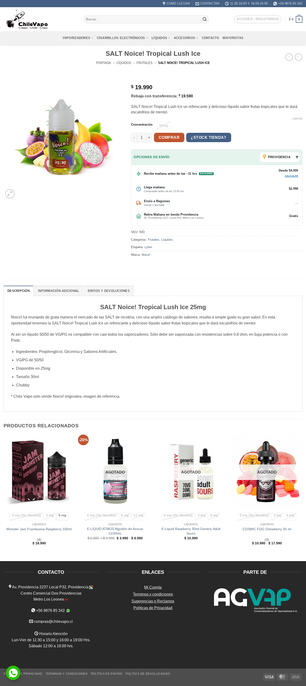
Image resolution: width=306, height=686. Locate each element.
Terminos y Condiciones (66, 673)
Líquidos (159, 38)
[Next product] (289, 57)
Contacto (210, 38)
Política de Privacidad (23, 673)
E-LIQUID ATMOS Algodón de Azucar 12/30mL (115, 531)
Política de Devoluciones (148, 673)
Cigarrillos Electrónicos (121, 38)
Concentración (142, 124)
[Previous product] (298, 57)
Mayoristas (233, 38)
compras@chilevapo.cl (53, 621)
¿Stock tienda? (208, 137)
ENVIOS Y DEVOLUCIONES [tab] (109, 291)
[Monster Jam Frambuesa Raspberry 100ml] (39, 472)
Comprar (169, 137)
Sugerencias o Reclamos (152, 601)
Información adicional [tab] (58, 291)
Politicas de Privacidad (152, 608)
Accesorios (184, 38)
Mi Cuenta (153, 587)
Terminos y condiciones (153, 594)
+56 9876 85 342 (50, 610)
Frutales (145, 63)
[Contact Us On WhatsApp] (13, 673)
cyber (148, 247)
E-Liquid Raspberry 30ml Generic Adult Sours (191, 531)
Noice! (146, 255)
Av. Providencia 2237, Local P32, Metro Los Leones (174, 217)
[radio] (163, 125)
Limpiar (297, 118)
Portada (103, 63)
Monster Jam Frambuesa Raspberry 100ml (39, 529)
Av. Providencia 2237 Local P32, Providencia (49, 587)
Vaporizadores (76, 38)
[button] (258, 19)
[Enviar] (205, 19)
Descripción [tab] (18, 291)
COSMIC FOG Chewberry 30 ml (267, 529)
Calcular (291, 176)
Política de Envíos (106, 673)
